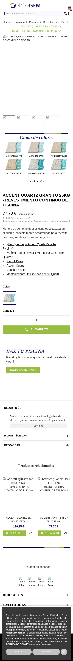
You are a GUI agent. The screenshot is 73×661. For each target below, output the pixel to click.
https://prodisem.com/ (17, 612)
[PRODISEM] (33, 5)
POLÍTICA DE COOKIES (18, 644)
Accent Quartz (15, 265)
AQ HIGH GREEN (59, 173)
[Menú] (6, 5)
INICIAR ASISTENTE (22, 369)
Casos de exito (16, 269)
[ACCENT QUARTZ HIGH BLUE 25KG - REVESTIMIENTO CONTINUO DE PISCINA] (54, 495)
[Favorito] (30, 533)
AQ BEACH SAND (14, 173)
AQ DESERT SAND (59, 156)
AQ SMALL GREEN (36, 173)
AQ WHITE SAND (36, 156)
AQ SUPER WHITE (14, 156)
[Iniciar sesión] (60, 5)
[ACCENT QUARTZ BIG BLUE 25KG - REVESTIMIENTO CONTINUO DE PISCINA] (19, 495)
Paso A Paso (15, 261)
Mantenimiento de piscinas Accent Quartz (33, 274)
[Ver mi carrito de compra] (67, 5)
